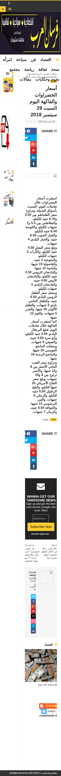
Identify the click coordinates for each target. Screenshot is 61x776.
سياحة (21, 59)
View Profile (32, 577)
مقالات (25, 79)
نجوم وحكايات (47, 79)
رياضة (29, 69)
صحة (55, 69)
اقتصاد (45, 59)
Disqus (51, 711)
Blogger (50, 706)
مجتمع (15, 69)
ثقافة (42, 69)
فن (33, 59)
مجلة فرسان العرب (49, 773)
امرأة (7, 59)
